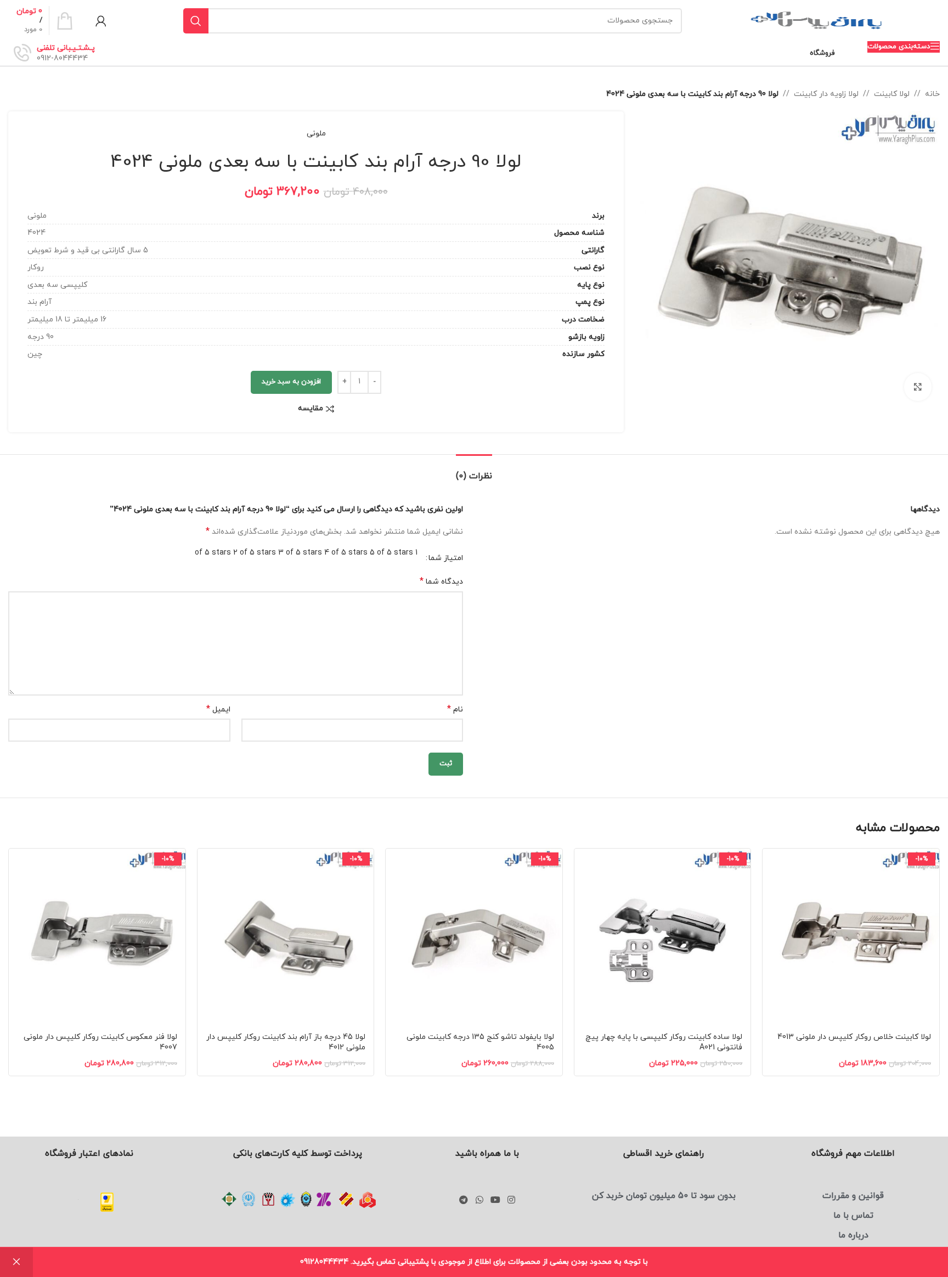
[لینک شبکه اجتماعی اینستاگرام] (511, 1200)
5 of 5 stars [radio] (391, 552)
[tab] (474, 471)
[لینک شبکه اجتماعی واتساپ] (479, 1200)
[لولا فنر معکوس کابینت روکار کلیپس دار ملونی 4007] (97, 937)
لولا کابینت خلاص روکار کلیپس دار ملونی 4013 (854, 1037)
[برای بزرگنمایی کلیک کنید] (918, 386)
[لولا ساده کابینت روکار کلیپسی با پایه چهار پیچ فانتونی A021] (662, 937)
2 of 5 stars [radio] (254, 552)
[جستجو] (195, 20)
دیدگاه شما (441, 581)
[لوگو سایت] (816, 20)
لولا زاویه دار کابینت (826, 94)
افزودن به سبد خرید (291, 382)
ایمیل (218, 709)
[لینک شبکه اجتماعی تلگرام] (464, 1200)
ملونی (316, 133)
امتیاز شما (445, 558)
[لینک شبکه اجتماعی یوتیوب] (495, 1200)
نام (455, 709)
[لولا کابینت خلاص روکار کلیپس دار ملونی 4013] (851, 937)
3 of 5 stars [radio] (300, 552)
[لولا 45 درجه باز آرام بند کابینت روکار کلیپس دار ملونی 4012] (286, 937)
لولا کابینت (892, 94)
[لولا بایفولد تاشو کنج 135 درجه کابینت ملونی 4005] (474, 937)
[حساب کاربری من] (101, 21)
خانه (932, 94)
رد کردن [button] (16, 1262)
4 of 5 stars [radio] (346, 552)
